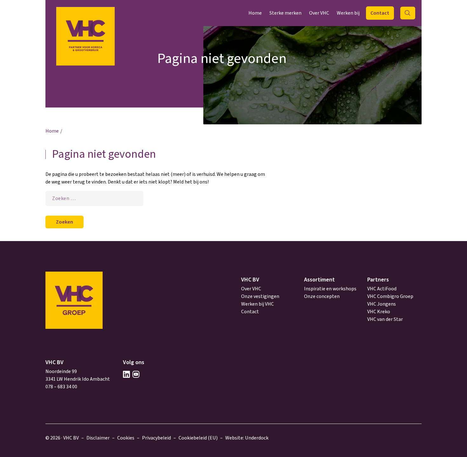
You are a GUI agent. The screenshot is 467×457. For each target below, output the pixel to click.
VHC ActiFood (381, 288)
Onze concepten (322, 296)
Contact (379, 13)
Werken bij (348, 13)
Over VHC (319, 13)
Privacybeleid (156, 437)
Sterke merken (285, 13)
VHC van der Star (385, 319)
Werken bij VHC (257, 304)
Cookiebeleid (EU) (198, 437)
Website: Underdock (246, 437)
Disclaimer (98, 437)
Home (255, 13)
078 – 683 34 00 (61, 386)
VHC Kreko (378, 311)
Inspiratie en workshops (330, 288)
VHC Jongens (381, 304)
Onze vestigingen (260, 296)
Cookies (125, 437)
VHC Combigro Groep (390, 296)
